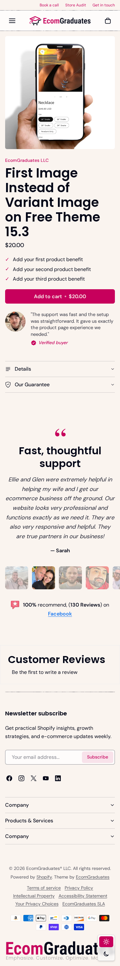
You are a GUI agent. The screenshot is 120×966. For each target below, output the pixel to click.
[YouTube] (46, 778)
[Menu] (12, 21)
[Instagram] (21, 778)
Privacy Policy (79, 888)
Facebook (60, 613)
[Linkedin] (58, 778)
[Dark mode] (106, 953)
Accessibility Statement (83, 896)
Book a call (49, 5)
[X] (34, 778)
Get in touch (103, 5)
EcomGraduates (92, 877)
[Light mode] (106, 941)
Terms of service (44, 888)
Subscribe (97, 757)
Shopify (44, 877)
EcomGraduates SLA (83, 904)
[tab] (16, 577)
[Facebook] (9, 778)
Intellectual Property (34, 896)
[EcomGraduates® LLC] (60, 21)
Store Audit (75, 5)
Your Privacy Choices (37, 904)
